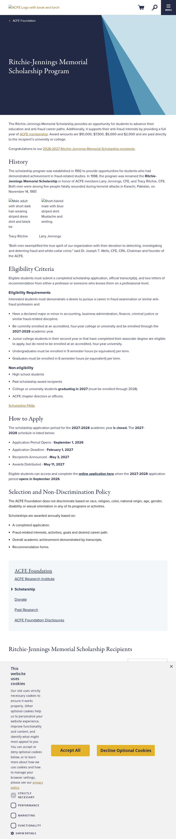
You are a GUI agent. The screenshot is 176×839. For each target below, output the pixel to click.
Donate (21, 599)
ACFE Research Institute (35, 579)
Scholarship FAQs (22, 406)
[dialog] (88, 750)
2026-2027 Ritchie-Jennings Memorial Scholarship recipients (89, 149)
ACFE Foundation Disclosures (39, 620)
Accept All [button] (70, 750)
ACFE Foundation (24, 21)
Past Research (26, 609)
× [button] (171, 666)
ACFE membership (34, 134)
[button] (27, 833)
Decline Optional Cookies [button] (125, 750)
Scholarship (25, 589)
